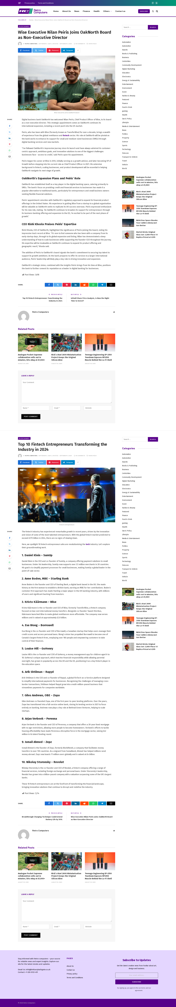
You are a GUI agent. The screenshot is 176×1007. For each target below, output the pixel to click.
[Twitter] (9, 132)
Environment (127, 88)
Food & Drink (127, 107)
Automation (126, 42)
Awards (125, 50)
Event (124, 92)
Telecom (125, 153)
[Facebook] (9, 126)
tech (88, 544)
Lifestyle (125, 123)
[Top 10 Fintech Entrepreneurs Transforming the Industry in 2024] (66, 495)
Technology (126, 149)
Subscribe (144, 11)
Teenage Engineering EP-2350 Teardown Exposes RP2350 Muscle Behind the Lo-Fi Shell (98, 357)
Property (125, 138)
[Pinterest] (9, 144)
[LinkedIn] (9, 138)
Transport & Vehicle (129, 157)
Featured (125, 100)
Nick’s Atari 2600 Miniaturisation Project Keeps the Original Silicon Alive (66, 357)
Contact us (120, 11)
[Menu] (19, 3)
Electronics (126, 77)
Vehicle (125, 165)
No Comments (80, 43)
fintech (66, 135)
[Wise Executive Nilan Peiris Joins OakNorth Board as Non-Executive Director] (66, 83)
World (124, 168)
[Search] (157, 11)
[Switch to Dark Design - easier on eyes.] (153, 11)
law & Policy (127, 119)
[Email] (9, 156)
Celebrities (126, 61)
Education (126, 73)
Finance (86, 11)
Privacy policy (30, 3)
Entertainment (24, 26)
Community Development (132, 65)
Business (125, 57)
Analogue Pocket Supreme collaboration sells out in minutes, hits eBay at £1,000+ (31, 357)
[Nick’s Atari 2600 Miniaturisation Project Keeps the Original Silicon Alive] (66, 343)
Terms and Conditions (46, 3)
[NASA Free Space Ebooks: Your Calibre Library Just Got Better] (128, 223)
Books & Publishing (129, 54)
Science (125, 142)
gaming (125, 111)
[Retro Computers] (32, 11)
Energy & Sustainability (131, 80)
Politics (125, 134)
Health (97, 11)
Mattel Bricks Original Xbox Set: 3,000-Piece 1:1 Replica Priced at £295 (147, 234)
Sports (124, 145)
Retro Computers (31, 43)
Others (106, 11)
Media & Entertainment (131, 126)
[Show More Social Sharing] (77, 50)
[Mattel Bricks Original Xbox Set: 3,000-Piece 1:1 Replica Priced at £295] (128, 235)
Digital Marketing (128, 69)
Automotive (126, 46)
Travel (124, 161)
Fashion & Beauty (128, 96)
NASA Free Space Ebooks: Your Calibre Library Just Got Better (147, 223)
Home (56, 11)
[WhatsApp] (9, 150)
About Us (66, 11)
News (76, 11)
